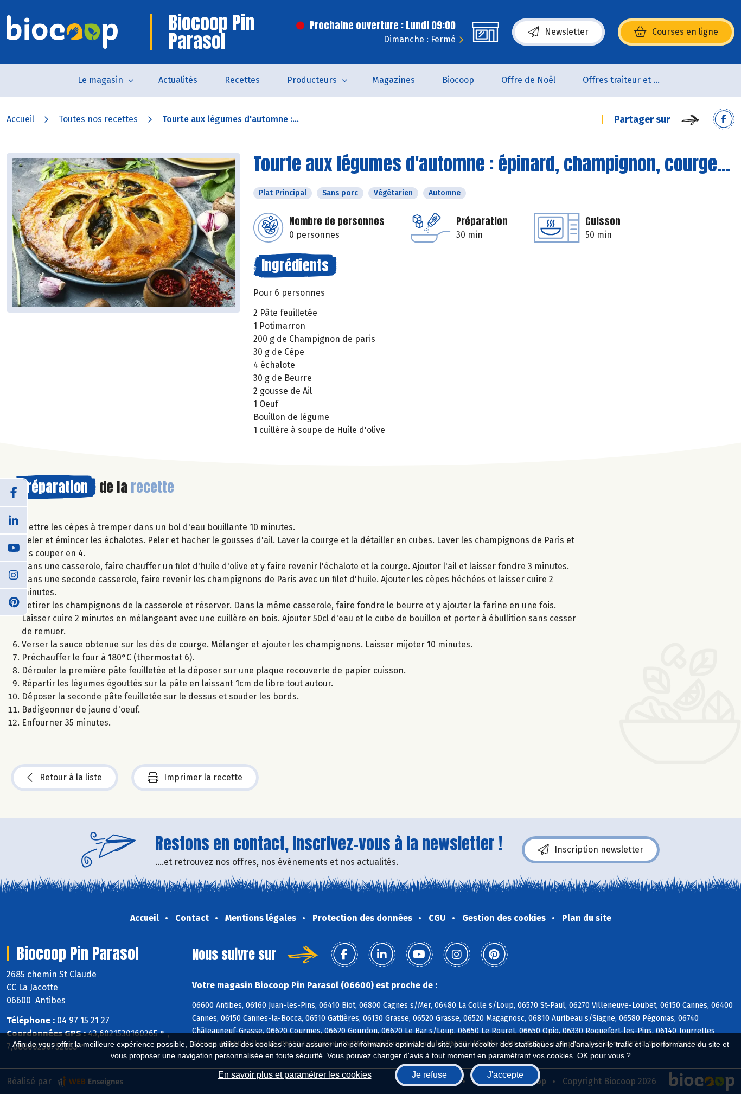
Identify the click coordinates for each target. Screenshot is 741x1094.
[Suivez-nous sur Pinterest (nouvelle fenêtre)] (13, 601)
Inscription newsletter (598, 849)
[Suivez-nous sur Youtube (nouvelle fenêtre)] (13, 547)
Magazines (393, 80)
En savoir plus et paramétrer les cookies (295, 1074)
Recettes (242, 80)
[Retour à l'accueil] (62, 32)
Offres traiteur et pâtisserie (630, 80)
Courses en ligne (685, 32)
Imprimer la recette (203, 777)
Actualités (177, 80)
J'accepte (505, 1074)
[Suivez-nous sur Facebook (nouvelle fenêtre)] (13, 492)
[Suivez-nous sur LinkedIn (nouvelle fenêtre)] (13, 519)
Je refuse (429, 1074)
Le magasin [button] (100, 80)
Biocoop (458, 80)
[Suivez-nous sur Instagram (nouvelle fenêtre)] (13, 574)
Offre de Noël (528, 80)
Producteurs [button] (312, 80)
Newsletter (567, 32)
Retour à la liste (71, 777)
